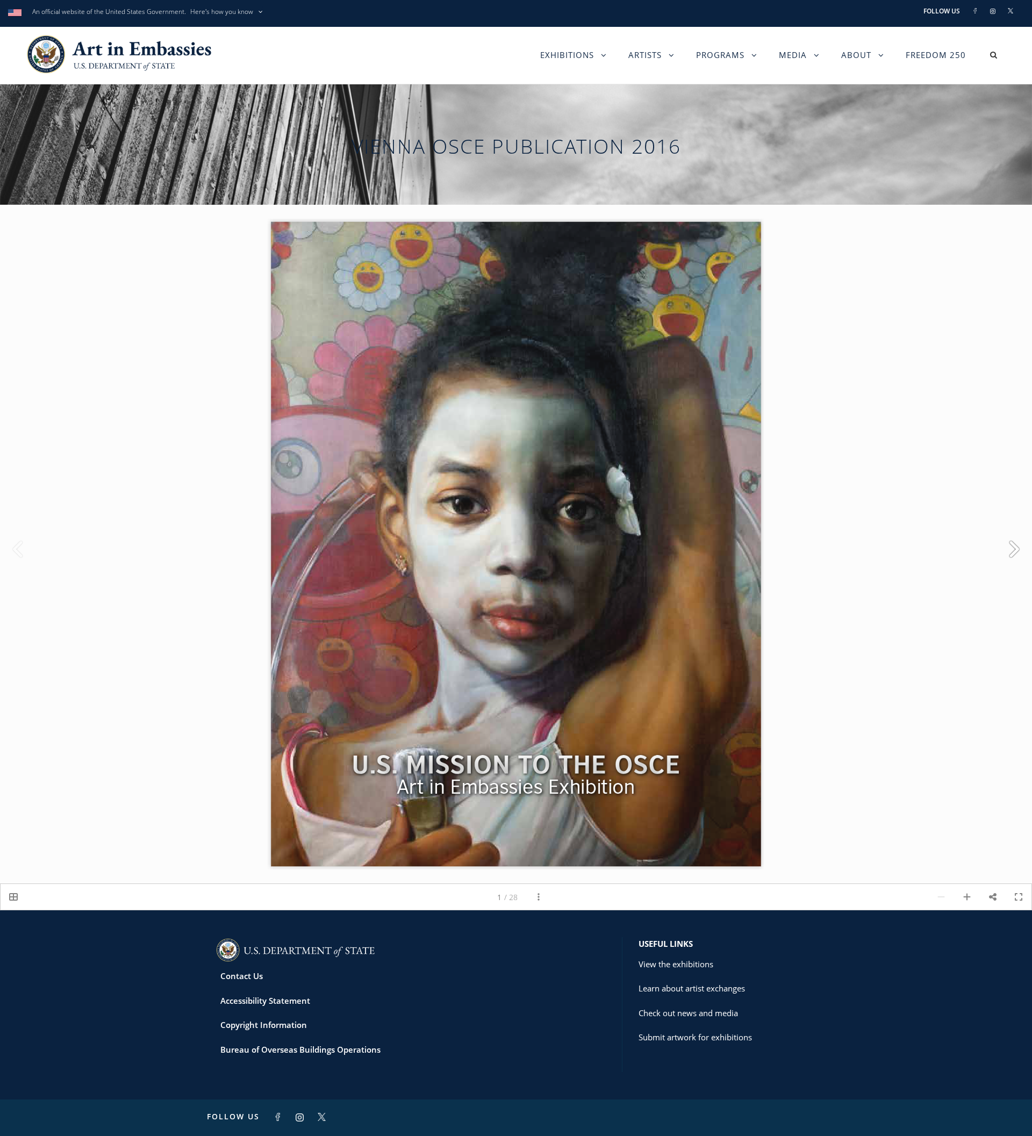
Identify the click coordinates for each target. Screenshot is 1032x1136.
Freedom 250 (936, 54)
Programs (720, 54)
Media (793, 54)
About (856, 54)
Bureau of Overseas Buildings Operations (300, 1049)
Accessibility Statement (265, 1000)
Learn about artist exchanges (692, 988)
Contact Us (241, 975)
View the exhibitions (676, 964)
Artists (645, 54)
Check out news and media (688, 1013)
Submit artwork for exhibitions (695, 1037)
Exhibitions (567, 54)
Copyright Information (263, 1024)
